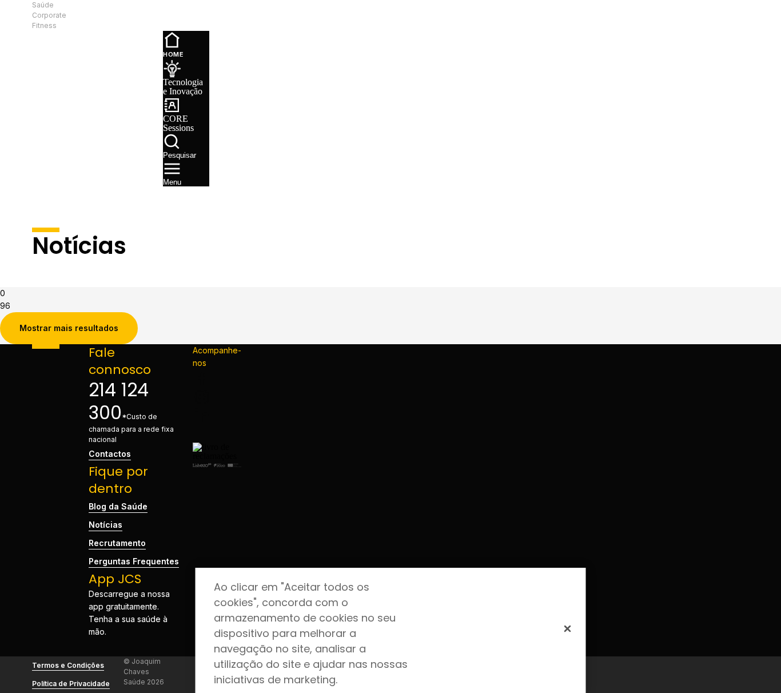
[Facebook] (217, 378)
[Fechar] (567, 628)
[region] (391, 630)
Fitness (44, 25)
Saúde (43, 5)
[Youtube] (217, 433)
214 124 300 (119, 401)
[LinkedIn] (217, 415)
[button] (117, 15)
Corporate (49, 15)
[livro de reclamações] (217, 456)
